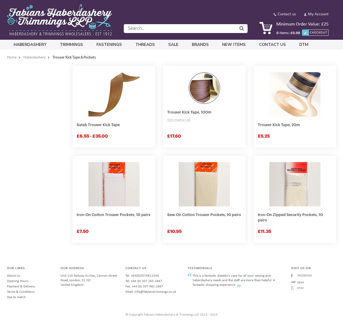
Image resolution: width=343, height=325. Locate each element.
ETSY (300, 288)
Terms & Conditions (21, 292)
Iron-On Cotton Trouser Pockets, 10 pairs (113, 215)
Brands (200, 44)
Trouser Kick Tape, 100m (189, 112)
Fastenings (109, 44)
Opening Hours (17, 281)
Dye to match (16, 297)
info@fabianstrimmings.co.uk (155, 292)
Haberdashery (30, 44)
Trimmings (71, 44)
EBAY (300, 282)
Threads (145, 44)
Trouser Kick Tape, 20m (279, 125)
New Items (234, 44)
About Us (13, 275)
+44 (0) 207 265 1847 (146, 281)
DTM (303, 44)
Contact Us (272, 44)
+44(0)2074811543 (145, 275)
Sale (173, 44)
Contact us (287, 14)
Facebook (304, 275)
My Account (318, 14)
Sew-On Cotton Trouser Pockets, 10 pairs (204, 215)
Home (12, 58)
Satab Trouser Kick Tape (98, 125)
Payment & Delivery (21, 286)
